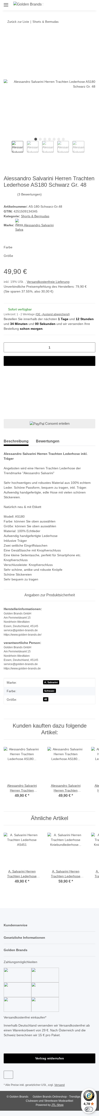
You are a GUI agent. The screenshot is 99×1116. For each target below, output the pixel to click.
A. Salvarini (51, 682)
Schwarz (49, 690)
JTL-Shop (57, 1105)
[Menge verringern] (9, 347)
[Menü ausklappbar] (6, 3)
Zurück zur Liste (18, 21)
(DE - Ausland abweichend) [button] (52, 314)
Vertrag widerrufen (49, 1058)
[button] (75, 5)
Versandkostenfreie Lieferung (48, 282)
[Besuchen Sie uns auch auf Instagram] (8, 1075)
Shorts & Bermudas (35, 216)
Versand (59, 1085)
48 (45, 699)
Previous (8, 149)
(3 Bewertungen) (29, 194)
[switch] (89, 1109)
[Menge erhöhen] (90, 347)
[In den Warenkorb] (7, 35)
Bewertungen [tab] (47, 441)
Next (88, 149)
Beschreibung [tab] (16, 441)
